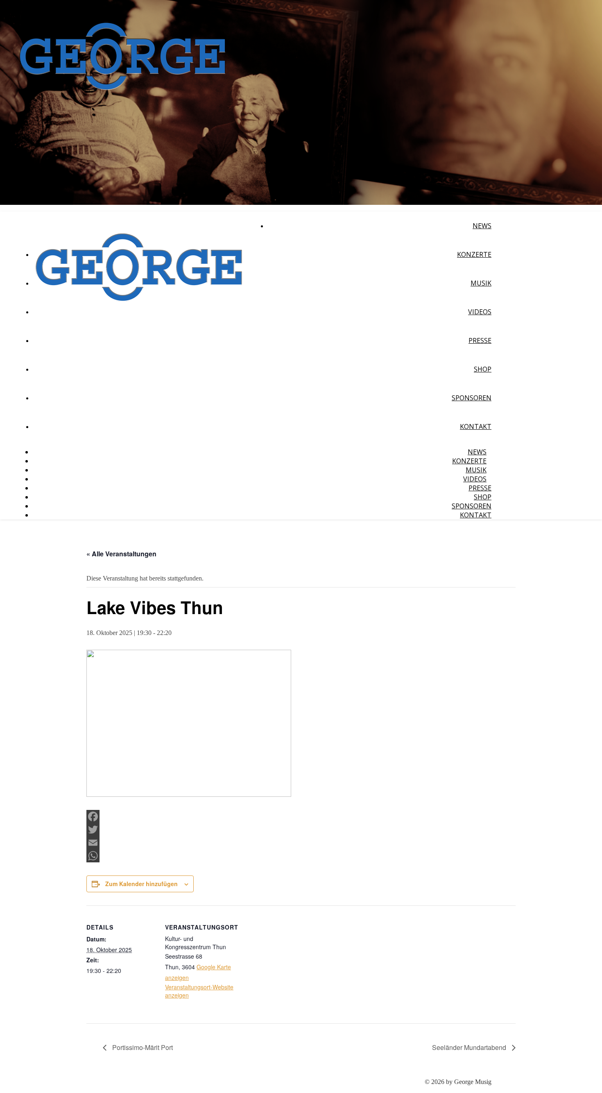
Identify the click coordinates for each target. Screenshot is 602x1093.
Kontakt (475, 426)
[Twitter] (301, 829)
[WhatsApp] (301, 855)
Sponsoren (471, 397)
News (482, 225)
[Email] (301, 842)
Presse (479, 340)
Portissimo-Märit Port (142, 1047)
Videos (479, 311)
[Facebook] (301, 816)
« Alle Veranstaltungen (121, 553)
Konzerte (474, 254)
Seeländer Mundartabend (470, 1047)
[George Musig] (122, 106)
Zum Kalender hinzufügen (141, 884)
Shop (482, 369)
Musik (481, 283)
